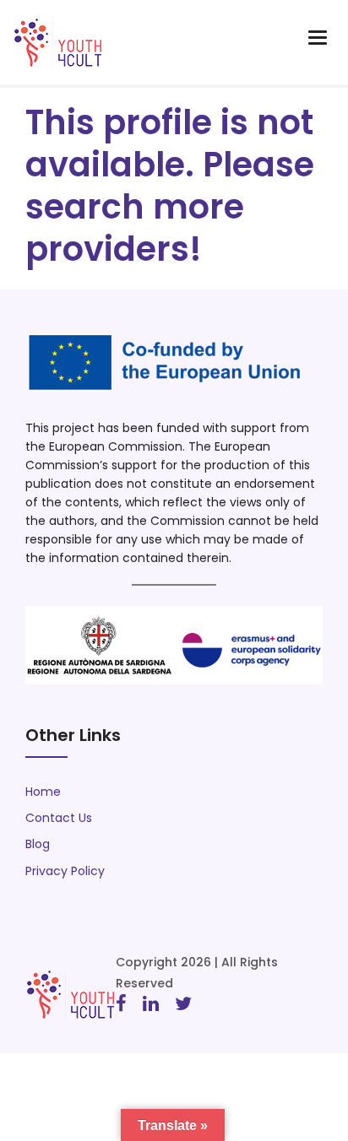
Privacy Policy (65, 871)
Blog (37, 843)
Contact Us (58, 817)
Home (43, 791)
